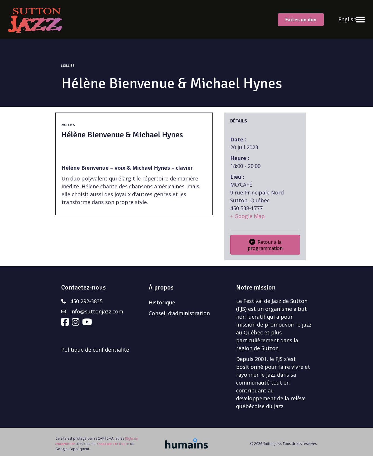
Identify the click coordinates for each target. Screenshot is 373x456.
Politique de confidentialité (95, 349)
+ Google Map (247, 216)
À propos (161, 287)
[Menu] (360, 19)
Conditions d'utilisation (113, 444)
